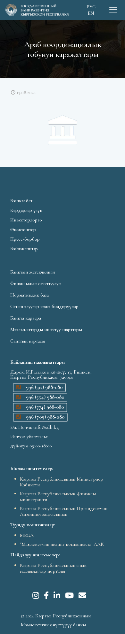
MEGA (27, 535)
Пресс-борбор (25, 239)
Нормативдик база (29, 295)
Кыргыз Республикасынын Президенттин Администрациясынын (63, 511)
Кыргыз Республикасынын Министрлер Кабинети (61, 482)
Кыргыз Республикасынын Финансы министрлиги (58, 497)
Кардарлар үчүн (26, 210)
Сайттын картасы (27, 341)
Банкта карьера (25, 318)
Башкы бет (21, 201)
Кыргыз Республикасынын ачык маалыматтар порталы (53, 568)
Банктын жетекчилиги (32, 272)
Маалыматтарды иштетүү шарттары (46, 329)
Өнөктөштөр (23, 229)
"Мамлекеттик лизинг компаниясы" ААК (62, 544)
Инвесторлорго (26, 220)
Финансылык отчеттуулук (35, 283)
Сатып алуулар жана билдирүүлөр (44, 306)
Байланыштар (24, 248)
